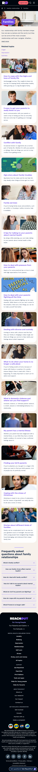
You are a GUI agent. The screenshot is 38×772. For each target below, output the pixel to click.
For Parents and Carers (18, 626)
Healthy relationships (13, 8)
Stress (19, 654)
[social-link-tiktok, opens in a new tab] (8, 756)
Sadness (4, 55)
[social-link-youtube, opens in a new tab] (19, 756)
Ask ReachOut (19, 668)
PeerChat (19, 671)
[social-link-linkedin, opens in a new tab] (30, 756)
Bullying (19, 640)
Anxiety (19, 636)
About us (19, 692)
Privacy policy (22, 761)
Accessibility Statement (19, 763)
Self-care (19, 650)
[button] (19, 563)
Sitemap (29, 761)
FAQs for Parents (19, 685)
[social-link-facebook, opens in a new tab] (24, 756)
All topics (19, 660)
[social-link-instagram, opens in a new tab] (13, 756)
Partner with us (19, 717)
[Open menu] (34, 3)
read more (5, 41)
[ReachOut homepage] (2, 8)
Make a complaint (19, 720)
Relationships (19, 647)
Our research (19, 696)
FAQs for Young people (19, 681)
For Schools (18, 629)
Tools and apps (19, 678)
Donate (19, 713)
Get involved (19, 710)
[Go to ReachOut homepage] (5, 2)
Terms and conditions (11, 761)
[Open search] (30, 3)
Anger (3, 50)
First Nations (19, 675)
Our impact (19, 699)
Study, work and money (19, 657)
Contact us (19, 703)
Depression (5, 52)
